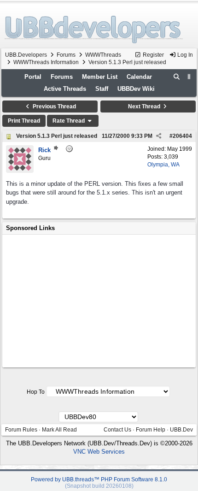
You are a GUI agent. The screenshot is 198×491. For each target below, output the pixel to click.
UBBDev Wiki (136, 88)
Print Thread (24, 121)
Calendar (139, 76)
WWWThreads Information (46, 62)
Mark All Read (59, 429)
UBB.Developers (26, 55)
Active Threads (65, 88)
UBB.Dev (181, 429)
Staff (101, 88)
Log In (184, 55)
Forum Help (150, 429)
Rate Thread (69, 121)
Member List (99, 76)
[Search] (177, 77)
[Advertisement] (99, 301)
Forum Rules (21, 429)
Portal (32, 76)
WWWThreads (103, 55)
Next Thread (145, 106)
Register (152, 55)
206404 (182, 136)
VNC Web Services (99, 451)
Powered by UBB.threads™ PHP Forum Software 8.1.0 (99, 479)
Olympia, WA (163, 164)
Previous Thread (53, 106)
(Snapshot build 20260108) (99, 486)
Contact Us (117, 429)
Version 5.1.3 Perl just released (56, 136)
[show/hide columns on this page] (189, 77)
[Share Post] (158, 136)
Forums (66, 55)
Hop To (36, 392)
